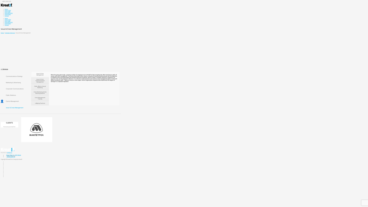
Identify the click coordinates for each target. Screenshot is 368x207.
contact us (9, 152)
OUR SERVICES (9, 13)
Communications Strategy (14, 76)
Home (6, 9)
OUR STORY (8, 10)
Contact (7, 16)
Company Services (10, 33)
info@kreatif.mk (11, 157)
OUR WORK (8, 14)
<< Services (4, 69)
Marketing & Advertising (13, 82)
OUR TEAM (7, 12)
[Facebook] (1, 2)
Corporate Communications (15, 89)
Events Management (12, 101)
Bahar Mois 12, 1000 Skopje (13, 155)
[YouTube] (4, 2)
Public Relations (11, 95)
